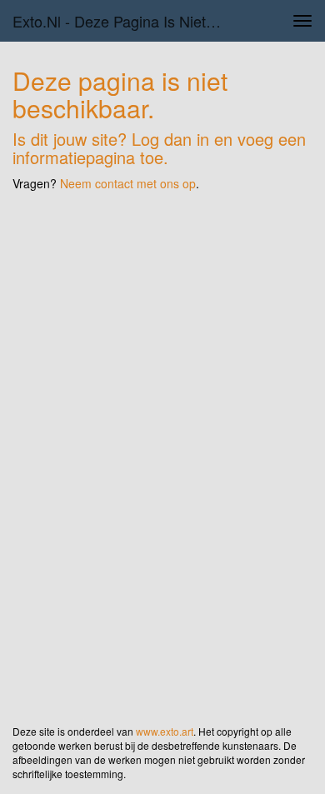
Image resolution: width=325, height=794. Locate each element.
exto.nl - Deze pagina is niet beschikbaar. (124, 21)
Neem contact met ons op (128, 183)
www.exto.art (164, 731)
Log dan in (170, 139)
